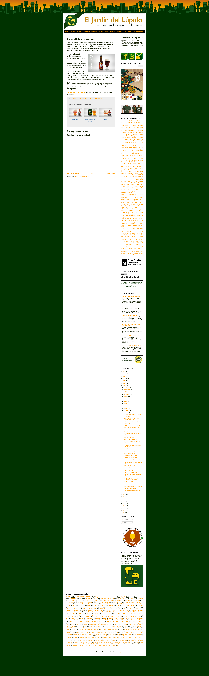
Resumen (130, 231)
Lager (136, 194)
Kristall (122, 194)
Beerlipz (141, 141)
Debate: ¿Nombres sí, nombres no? (132, 345)
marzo (126, 408)
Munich (141, 207)
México (123, 205)
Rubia (141, 233)
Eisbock (141, 168)
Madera (131, 201)
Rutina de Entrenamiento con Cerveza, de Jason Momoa (131, 428)
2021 (132, 128)
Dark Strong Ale (125, 162)
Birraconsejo (127, 144)
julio (125, 399)
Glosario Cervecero (76, 31)
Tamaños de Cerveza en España (131, 315)
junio (125, 401)
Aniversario (135, 134)
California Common (122, 640)
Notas (128, 210)
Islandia (123, 191)
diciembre (127, 387)
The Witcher (96, 634)
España (123, 173)
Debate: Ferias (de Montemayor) (131, 335)
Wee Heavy (139, 251)
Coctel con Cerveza (128, 155)
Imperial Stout (117, 602)
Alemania (130, 132)
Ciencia (128, 153)
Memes (138, 204)
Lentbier (134, 196)
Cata (128, 150)
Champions (133, 152)
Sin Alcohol (134, 238)
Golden (132, 179)
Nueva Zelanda (130, 212)
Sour (125, 239)
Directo (130, 165)
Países (128, 215)
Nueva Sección (131, 605)
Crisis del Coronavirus (105, 623)
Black (126, 145)
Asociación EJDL (138, 31)
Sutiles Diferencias (133, 241)
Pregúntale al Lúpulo (127, 223)
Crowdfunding (135, 160)
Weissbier (123, 253)
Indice (66, 31)
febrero (126, 410)
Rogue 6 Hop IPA (128, 470)
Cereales (127, 152)
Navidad (86, 98)
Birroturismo (139, 144)
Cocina (141, 153)
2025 (122, 130)
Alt (133, 132)
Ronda (138, 233)
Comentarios (126, 522)
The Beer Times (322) (129, 484)
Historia (136, 183)
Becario (135, 141)
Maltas (123, 202)
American (127, 134)
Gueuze (141, 181)
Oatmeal (140, 212)
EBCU (141, 166)
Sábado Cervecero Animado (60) (133, 486)
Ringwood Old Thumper (130, 437)
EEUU (135, 168)
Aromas (128, 136)
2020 (128, 128)
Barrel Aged (136, 139)
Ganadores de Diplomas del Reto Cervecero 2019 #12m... (133, 475)
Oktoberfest (124, 214)
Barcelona (123, 139)
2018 (122, 128)
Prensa (141, 223)
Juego (133, 191)
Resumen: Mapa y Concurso (131, 468)
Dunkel (138, 166)
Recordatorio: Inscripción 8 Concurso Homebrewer (131, 479)
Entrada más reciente (73, 173)
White (122, 254)
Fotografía (131, 178)
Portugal (141, 220)
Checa (138, 152)
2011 (124, 512)
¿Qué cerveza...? (125, 121)
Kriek (141, 192)
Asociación (123, 137)
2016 (138, 127)
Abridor (134, 130)
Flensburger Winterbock (130, 482)
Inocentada (124, 189)
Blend (129, 145)
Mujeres (132, 207)
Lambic (141, 194)
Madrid (136, 201)
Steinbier (132, 239)
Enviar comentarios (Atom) (81, 176)
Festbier (126, 178)
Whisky (141, 253)
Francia (136, 178)
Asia (142, 136)
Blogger (120, 652)
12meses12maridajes (137, 125)
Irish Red (135, 189)
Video (127, 250)
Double (130, 166)
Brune (126, 147)
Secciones (123, 238)
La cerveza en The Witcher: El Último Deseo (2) (131, 419)
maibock (141, 201)
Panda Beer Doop (128, 449)
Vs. (134, 251)
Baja (137, 137)
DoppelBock (124, 166)
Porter (136, 220)
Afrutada (140, 130)
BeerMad (123, 142)
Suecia (127, 241)
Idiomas (131, 186)
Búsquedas (132, 147)
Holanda (140, 183)
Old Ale (129, 214)
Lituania (123, 199)
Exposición (132, 176)
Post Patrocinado (126, 222)
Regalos (123, 231)
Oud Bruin (123, 215)
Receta (128, 228)
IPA (129, 189)
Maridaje (134, 202)
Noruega (123, 210)
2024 (141, 128)
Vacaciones (124, 248)
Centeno (123, 152)
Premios (136, 223)
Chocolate (123, 153)
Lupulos (135, 199)
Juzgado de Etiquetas (106, 620)
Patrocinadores (139, 217)
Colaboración (133, 157)
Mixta (141, 205)
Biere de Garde (108, 640)
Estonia (103, 642)
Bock (138, 145)
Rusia (122, 234)
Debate (123, 163)
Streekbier (140, 239)
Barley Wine (129, 139)
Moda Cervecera (125, 207)
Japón (130, 191)
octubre (126, 392)
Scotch (132, 236)
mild (135, 205)
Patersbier (129, 217)
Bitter (122, 145)
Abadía (130, 130)
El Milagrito (74, 629)
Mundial (137, 207)
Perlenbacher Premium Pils (129, 307)
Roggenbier (123, 233)
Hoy (128, 186)
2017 (141, 127)
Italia (126, 191)
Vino (137, 250)
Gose (125, 181)
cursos (141, 160)
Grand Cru (131, 181)
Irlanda (141, 189)
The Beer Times (132, 245)
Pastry (122, 217)
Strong (123, 241)
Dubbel (134, 166)
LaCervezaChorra (129, 194)
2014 (132, 127)
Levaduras (140, 196)
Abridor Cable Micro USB (130, 457)
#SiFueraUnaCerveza (133, 122)
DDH (132, 162)
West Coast (136, 253)
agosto (126, 396)
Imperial (136, 186)
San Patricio (137, 234)
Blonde (134, 145)
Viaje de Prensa (109, 632)
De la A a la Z (138, 162)
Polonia (132, 220)
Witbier (133, 254)
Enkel (135, 171)
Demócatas (134, 163)
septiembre (127, 394)
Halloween (123, 183)
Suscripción (127, 31)
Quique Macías (133, 226)
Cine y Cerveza (135, 153)
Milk (138, 205)
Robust (141, 231)
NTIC (137, 210)
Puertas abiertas (132, 225)
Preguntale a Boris (138, 222)
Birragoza (133, 144)
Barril (141, 139)
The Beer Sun (108, 600)
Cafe (136, 147)
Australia (129, 137)
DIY (134, 165)
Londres (129, 199)
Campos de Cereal (130, 149)
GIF (129, 180)
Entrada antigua (110, 173)
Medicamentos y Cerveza (128, 204)
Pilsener (132, 218)
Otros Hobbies (139, 214)
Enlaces (112, 31)
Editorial (130, 168)
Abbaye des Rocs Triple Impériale (133, 460)
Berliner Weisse (134, 142)
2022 (135, 128)
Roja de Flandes (131, 233)
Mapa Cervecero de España (131, 472)
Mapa (128, 202)
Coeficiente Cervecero (112, 621)
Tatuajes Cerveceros (126, 243)
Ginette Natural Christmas (131, 488)
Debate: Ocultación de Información (131, 296)
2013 (130, 127)
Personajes (124, 218)
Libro (122, 197)
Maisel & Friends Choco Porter (132, 425)
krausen (138, 192)
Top (127, 246)
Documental (140, 165)
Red (137, 230)
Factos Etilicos (139, 176)
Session (129, 238)
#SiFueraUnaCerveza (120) (131, 453)
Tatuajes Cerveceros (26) (130, 439)
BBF (128, 141)
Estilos (136, 173)
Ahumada (123, 132)
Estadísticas (130, 173)
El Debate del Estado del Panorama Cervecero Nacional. (131, 325)
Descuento (140, 163)
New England (139, 209)
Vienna (133, 250)
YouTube (119, 31)
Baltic (141, 137)
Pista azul (137, 218)
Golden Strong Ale (127, 613)
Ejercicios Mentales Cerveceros (130, 170)
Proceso (123, 225)
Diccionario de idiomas (90, 31)
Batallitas (123, 141)
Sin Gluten (140, 238)
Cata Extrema (133, 150)
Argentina (123, 136)
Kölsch (134, 192)
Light (126, 197)
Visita (141, 250)
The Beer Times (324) (129, 451)
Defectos (128, 163)
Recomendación (131, 230)
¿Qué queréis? (134, 120)
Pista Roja (122, 607)
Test (134, 243)
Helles (131, 183)
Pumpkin (140, 225)
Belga (76, 98)
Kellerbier (129, 192)
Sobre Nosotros (103, 31)
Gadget (141, 178)
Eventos (140, 175)
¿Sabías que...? (76, 608)
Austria (134, 137)
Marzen (141, 202)
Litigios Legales (138, 197)
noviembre (127, 389)
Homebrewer (125, 184)
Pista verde (127, 220)
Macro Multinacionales (107, 624)
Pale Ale (132, 215)
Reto (136, 231)
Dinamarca (124, 165)
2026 (125, 130)
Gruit (136, 181)
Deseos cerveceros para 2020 (132, 490)
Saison (128, 234)
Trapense (132, 246)
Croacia (129, 160)
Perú (128, 218)
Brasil (141, 145)
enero (125, 413)
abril (125, 406)
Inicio (92, 173)
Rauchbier (123, 228)
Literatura (131, 197)
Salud (131, 234)
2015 (135, 127)
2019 (125, 128)
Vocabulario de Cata (127, 251)
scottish (136, 236)
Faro (122, 178)
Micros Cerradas (129, 205)
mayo (125, 403)
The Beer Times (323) (129, 465)
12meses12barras (138, 124)
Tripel (137, 246)
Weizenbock (129, 253)
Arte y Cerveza (135, 136)
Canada (137, 149)
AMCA (122, 134)
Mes (142, 204)
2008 (124, 127)
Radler (141, 226)
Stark (128, 239)
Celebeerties (139, 150)
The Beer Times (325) (129, 431)
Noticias (133, 210)
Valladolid (130, 248)
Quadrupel (123, 226)
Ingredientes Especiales (135, 188)
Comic (141, 157)
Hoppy (133, 184)
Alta (74, 98)
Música (123, 209)
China (141, 152)
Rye (125, 234)
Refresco (141, 230)
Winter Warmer (127, 254)
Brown (122, 147)
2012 (127, 127)
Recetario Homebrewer (137, 228)
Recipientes (123, 230)
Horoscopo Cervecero (134, 615)
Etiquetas (134, 175)
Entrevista (140, 171)
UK (142, 247)
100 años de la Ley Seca (130, 455)
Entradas (125, 519)
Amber (141, 132)
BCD (131, 141)
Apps (141, 134)
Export (127, 176)
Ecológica (81, 98)
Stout (135, 239)
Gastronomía (124, 179)
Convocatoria (132, 158)
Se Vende (140, 236)
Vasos (135, 248)
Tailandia (141, 241)
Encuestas (129, 171)
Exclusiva (123, 176)
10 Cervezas (133, 620)
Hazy (128, 183)
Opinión (134, 214)
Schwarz (127, 236)
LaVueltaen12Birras (126, 196)
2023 (138, 128)
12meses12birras (125, 125)
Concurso (124, 158)
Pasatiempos (139, 215)
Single (122, 239)
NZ (136, 212)
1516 (122, 127)
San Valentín (128, 643)
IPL (132, 189)
